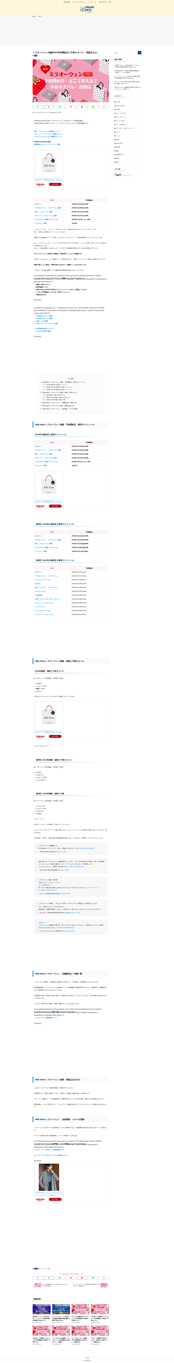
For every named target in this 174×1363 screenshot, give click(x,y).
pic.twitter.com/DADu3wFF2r (47, 890)
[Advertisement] (87, 31)
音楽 (117, 162)
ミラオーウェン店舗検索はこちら (46, 1017)
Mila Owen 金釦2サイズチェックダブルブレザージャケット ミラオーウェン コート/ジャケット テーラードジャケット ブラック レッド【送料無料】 (49, 1194)
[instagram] (88, 1358)
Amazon (38, 583)
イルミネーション (121, 117)
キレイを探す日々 (121, 124)
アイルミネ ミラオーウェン (44, 614)
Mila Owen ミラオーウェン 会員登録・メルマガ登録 (60, 409)
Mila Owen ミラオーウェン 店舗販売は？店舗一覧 (59, 402)
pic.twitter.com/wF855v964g (65, 927)
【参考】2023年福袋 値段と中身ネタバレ (58, 397)
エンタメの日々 (120, 120)
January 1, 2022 (60, 851)
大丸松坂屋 (38, 595)
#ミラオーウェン (93, 887)
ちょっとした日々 (121, 113)
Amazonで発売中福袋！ (44, 331)
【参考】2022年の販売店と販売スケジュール (59, 389)
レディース (43, 1268)
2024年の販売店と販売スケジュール (56, 384)
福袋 (36, 55)
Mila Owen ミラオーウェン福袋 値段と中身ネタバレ (60, 392)
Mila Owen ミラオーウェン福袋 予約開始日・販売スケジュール (64, 382)
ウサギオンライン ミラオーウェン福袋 (48, 208)
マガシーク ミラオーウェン (44, 603)
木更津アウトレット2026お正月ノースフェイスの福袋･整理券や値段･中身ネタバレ (127, 66)
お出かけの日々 (120, 105)
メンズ (118, 136)
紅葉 (117, 158)
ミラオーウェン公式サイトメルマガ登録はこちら (51, 1155)
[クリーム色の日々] (87, 9)
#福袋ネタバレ (83, 887)
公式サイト (38, 204)
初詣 (117, 139)
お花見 (118, 109)
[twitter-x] (86, 1358)
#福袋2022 (74, 887)
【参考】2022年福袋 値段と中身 (55, 399)
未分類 (118, 147)
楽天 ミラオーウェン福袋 (43, 212)
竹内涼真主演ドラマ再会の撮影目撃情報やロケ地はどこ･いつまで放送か (127, 71)
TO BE (118, 102)
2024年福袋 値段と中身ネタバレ (55, 395)
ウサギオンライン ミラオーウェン (46, 576)
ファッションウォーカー (43, 580)
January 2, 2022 (69, 931)
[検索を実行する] (139, 52)
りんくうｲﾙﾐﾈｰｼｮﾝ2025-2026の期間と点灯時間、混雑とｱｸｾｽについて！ (127, 82)
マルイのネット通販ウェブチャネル (46, 219)
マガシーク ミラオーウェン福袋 (46, 215)
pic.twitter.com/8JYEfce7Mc (75, 866)
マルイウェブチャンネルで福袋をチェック (48, 136)
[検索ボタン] (110, 2)
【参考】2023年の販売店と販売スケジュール (59, 387)
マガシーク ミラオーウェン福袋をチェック (48, 134)
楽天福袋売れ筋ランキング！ (45, 328)
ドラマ (118, 132)
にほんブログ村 (126, 175)
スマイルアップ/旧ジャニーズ (124, 128)
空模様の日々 (120, 154)
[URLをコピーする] (104, 106)
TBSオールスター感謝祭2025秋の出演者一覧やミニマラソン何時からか (127, 88)
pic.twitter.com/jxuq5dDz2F (92, 909)
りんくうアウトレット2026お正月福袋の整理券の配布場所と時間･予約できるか (127, 77)
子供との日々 (120, 143)
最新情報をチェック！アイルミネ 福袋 (47, 144)
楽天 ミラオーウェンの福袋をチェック (47, 131)
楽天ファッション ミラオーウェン (46, 587)
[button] (38, 106)
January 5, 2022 (65, 893)
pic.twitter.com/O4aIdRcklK (86, 848)
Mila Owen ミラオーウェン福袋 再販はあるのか (59, 406)
